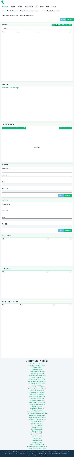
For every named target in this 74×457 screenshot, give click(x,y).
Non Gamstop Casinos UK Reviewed (37, 387)
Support (53, 6)
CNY (56, 24)
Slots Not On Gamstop (37, 391)
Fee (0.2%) (5, 188)
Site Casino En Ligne (37, 429)
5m (4, 128)
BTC (59, 24)
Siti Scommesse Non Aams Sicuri (37, 414)
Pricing (20, 6)
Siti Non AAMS (37, 439)
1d (24, 128)
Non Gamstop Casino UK (37, 400)
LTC (66, 24)
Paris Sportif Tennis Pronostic (37, 419)
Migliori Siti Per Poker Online (37, 417)
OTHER (69, 24)
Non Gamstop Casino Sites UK (37, 381)
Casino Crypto (37, 367)
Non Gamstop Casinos (37, 364)
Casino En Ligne (37, 406)
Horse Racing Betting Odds (37, 402)
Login (63, 19)
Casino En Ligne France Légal (37, 448)
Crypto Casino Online (37, 433)
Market (13, 6)
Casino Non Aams (37, 369)
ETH (63, 24)
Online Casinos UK (37, 377)
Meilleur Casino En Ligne (37, 444)
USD (53, 24)
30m (12, 128)
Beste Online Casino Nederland (29, 11)
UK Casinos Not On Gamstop (37, 375)
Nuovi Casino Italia (37, 435)
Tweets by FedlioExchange (10, 88)
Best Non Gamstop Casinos (37, 366)
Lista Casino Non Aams (37, 408)
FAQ (47, 6)
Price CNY (5, 175)
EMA (65, 128)
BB (61, 128)
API (36, 6)
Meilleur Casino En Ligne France (37, 446)
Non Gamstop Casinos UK (37, 396)
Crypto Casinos (37, 410)
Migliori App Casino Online (37, 415)
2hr (17, 128)
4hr (20, 128)
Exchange (5, 6)
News (42, 6)
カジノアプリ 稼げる (37, 425)
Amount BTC (6, 168)
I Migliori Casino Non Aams (37, 404)
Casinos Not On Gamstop (10, 11)
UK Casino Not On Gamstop (37, 379)
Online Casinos (37, 385)
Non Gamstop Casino (26, 15)
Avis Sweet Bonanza (37, 421)
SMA (69, 128)
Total (3, 182)
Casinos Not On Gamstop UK (51, 11)
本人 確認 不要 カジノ (37, 423)
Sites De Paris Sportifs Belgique (37, 412)
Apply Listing (29, 6)
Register (70, 19)
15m (8, 128)
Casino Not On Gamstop (37, 373)
